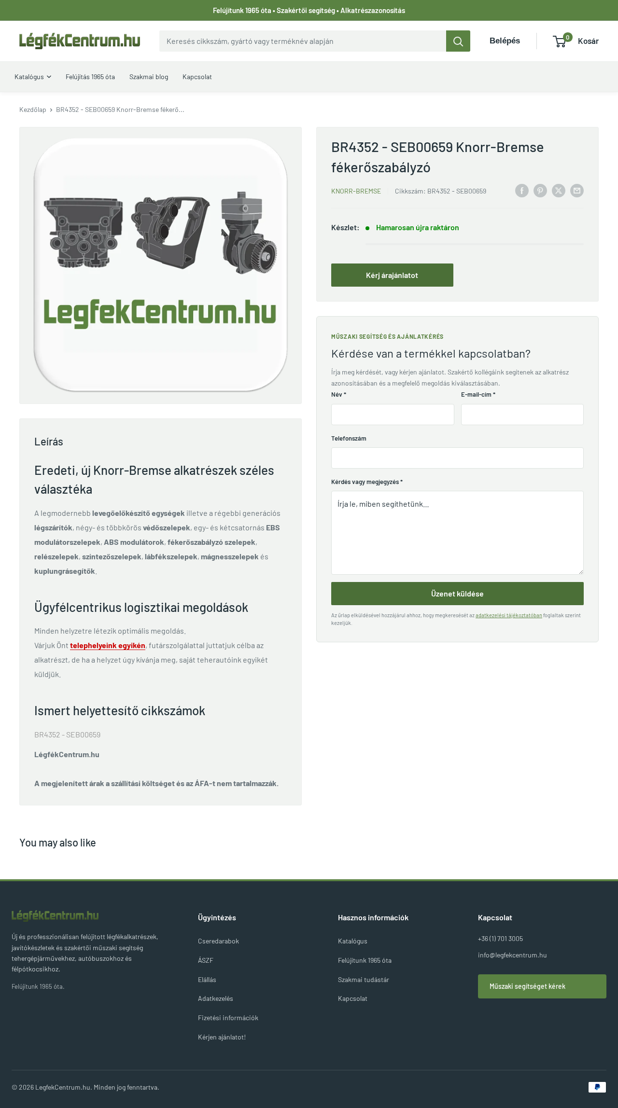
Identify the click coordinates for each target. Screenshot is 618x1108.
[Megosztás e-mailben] (577, 189)
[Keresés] (458, 41)
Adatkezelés (215, 998)
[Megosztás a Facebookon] (522, 189)
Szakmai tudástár (363, 979)
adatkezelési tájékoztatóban (509, 615)
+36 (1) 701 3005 (500, 938)
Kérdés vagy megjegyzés (367, 481)
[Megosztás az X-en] (558, 189)
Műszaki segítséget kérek (527, 986)
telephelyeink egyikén (107, 645)
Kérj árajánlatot (392, 274)
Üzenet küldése (457, 593)
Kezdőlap (32, 109)
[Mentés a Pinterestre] (540, 189)
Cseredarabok (218, 941)
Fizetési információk (228, 1017)
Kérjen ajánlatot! (222, 1037)
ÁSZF (205, 960)
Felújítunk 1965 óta (365, 960)
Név (338, 394)
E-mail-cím (478, 394)
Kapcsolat (352, 998)
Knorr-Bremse (356, 191)
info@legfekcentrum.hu (512, 955)
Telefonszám (348, 438)
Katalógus (352, 941)
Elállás (207, 979)
